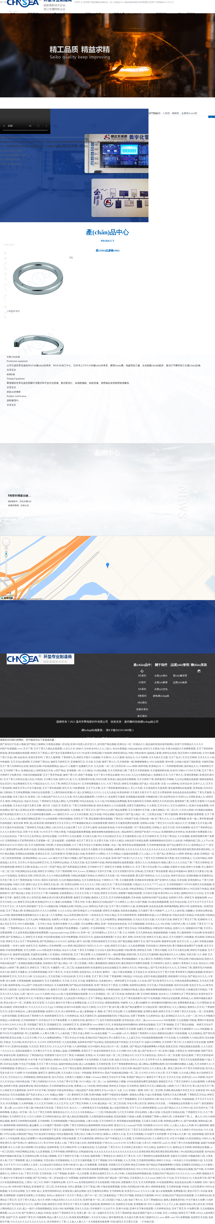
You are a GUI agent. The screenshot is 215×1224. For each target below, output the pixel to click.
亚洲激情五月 (78, 762)
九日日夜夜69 (58, 854)
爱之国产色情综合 (145, 875)
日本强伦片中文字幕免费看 (53, 1020)
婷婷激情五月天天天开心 (58, 823)
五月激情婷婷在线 (159, 770)
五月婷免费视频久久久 (93, 783)
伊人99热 (119, 1173)
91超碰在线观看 (129, 854)
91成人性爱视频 (153, 1094)
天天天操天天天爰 (158, 757)
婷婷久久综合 (163, 1160)
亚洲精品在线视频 (24, 854)
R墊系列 (142, 696)
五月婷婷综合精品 (59, 862)
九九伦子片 (109, 1208)
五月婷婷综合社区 (141, 1138)
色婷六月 (63, 779)
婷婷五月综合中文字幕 (113, 1077)
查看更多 (11, 370)
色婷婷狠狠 (198, 1134)
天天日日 (33, 1046)
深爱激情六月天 (129, 1182)
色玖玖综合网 (181, 985)
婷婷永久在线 (61, 1059)
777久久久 (111, 928)
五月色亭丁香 (11, 998)
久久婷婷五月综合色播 (194, 1042)
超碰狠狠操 (68, 1129)
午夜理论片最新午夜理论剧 (48, 998)
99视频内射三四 (154, 797)
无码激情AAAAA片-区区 (156, 1125)
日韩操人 (157, 827)
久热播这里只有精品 (196, 989)
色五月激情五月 (88, 1016)
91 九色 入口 (120, 1090)
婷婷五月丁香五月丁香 (184, 919)
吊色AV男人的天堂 (136, 1103)
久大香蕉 (151, 805)
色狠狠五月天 (161, 775)
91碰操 (172, 932)
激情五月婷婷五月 (60, 762)
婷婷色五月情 (55, 1204)
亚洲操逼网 (142, 906)
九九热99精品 (200, 858)
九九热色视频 (69, 1042)
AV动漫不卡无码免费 (155, 1134)
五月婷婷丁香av (12, 770)
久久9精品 (87, 770)
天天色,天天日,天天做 (73, 981)
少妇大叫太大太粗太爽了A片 (67, 827)
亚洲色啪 (197, 788)
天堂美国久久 (137, 1178)
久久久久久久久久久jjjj (41, 1007)
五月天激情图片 (53, 981)
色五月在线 (95, 814)
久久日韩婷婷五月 (100, 954)
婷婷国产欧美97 (143, 832)
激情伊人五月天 (99, 897)
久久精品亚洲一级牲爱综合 (157, 1007)
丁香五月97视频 (125, 1195)
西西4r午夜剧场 (206, 1020)
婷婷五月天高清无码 (163, 801)
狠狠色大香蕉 (137, 1094)
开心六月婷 (136, 788)
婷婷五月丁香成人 (40, 753)
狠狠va (106, 1134)
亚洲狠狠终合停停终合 (173, 832)
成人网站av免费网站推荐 (151, 1064)
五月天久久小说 (206, 757)
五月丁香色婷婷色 (29, 941)
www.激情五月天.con (62, 814)
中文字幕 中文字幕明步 (40, 1059)
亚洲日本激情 (60, 924)
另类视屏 (102, 1165)
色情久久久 (179, 928)
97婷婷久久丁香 (110, 880)
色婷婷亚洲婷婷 (87, 1178)
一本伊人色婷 (18, 945)
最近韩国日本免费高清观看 (135, 963)
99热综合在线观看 (40, 792)
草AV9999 (48, 1143)
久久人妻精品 (179, 1007)
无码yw (50, 1195)
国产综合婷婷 (153, 941)
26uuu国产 (26, 985)
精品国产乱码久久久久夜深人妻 (150, 1068)
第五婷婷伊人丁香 (56, 1221)
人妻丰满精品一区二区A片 (164, 810)
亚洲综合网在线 (204, 910)
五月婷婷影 (43, 1121)
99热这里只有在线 (43, 1108)
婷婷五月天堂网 (127, 1029)
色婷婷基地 (196, 906)
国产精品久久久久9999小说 (178, 1108)
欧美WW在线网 (72, 1007)
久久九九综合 (163, 875)
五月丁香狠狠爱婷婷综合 (124, 1064)
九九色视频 (182, 1020)
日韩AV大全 (17, 1173)
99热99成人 (143, 967)
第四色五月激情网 (144, 1195)
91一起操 (104, 945)
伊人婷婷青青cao (69, 1011)
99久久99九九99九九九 (148, 1169)
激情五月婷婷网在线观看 (23, 1121)
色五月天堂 (169, 827)
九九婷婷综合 (153, 1016)
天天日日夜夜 (81, 814)
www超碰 (116, 1033)
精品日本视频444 (177, 871)
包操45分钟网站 (152, 1042)
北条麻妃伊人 (106, 981)
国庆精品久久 (191, 766)
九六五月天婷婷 (125, 1112)
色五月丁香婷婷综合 (201, 827)
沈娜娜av (190, 910)
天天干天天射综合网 (178, 950)
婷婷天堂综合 (178, 875)
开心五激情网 (32, 1033)
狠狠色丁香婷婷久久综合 (143, 1033)
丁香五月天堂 (31, 1173)
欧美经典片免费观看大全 (199, 832)
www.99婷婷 (198, 1077)
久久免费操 (56, 915)
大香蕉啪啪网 (23, 981)
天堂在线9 (49, 1160)
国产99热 (198, 1169)
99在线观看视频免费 (152, 1037)
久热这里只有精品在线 (172, 1112)
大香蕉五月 (181, 1051)
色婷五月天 (32, 945)
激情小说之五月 (34, 884)
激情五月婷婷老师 (99, 1129)
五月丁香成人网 (14, 910)
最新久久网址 (51, 1099)
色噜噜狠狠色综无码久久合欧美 (165, 840)
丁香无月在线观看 (122, 884)
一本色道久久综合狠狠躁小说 (187, 1160)
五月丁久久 (135, 1108)
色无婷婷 (199, 937)
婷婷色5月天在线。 (158, 1103)
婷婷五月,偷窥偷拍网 (196, 897)
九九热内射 (101, 1147)
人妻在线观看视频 (35, 1011)
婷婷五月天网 (22, 867)
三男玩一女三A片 (34, 1182)
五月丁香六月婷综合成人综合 (19, 779)
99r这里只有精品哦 (91, 753)
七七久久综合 (65, 910)
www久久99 (119, 1143)
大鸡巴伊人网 (178, 924)
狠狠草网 (95, 1156)
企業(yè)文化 (161, 689)
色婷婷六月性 (176, 897)
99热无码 (115, 1182)
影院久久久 (141, 862)
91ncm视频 (163, 867)
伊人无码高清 (34, 897)
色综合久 (130, 757)
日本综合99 (186, 783)
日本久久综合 (82, 1208)
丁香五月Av (114, 1147)
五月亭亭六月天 (153, 1059)
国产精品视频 (125, 941)
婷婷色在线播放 (147, 1024)
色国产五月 (12, 1217)
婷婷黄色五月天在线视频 (95, 1108)
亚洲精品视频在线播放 (30, 963)
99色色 (47, 1213)
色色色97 (120, 814)
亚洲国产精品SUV (135, 1077)
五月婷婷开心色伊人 (161, 963)
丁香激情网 (115, 976)
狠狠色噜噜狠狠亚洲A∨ (176, 889)
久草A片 (146, 1143)
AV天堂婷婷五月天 (120, 1129)
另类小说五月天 (103, 884)
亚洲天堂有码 (35, 757)
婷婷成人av (187, 998)
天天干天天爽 (93, 788)
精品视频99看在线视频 (100, 818)
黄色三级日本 (175, 1068)
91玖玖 (36, 880)
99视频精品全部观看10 (180, 1103)
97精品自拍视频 (76, 1121)
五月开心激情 (90, 827)
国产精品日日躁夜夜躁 (81, 985)
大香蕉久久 (74, 989)
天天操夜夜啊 (61, 985)
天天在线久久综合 (71, 1073)
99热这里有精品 (65, 1090)
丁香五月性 (78, 902)
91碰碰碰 (79, 1055)
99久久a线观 (154, 1204)
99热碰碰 (86, 1073)
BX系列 (142, 675)
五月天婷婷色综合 (91, 880)
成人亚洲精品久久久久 (89, 792)
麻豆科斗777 (92, 1020)
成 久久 (73, 779)
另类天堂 (191, 954)
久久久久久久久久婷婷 (49, 1169)
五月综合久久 (15, 1077)
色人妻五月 (147, 959)
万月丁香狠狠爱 (16, 1160)
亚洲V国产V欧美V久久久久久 (126, 858)
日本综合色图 (11, 1064)
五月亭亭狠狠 (58, 1151)
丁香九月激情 (204, 792)
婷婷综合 (99, 1138)
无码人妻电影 (75, 1186)
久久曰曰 (50, 1002)
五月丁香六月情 (100, 976)
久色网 (18, 1073)
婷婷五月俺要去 (19, 972)
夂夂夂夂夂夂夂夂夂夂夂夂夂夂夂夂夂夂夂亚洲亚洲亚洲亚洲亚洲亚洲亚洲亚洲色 (168, 849)
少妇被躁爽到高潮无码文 (122, 1169)
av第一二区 (191, 1016)
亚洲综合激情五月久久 (102, 1173)
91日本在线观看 (124, 827)
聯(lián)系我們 (199, 665)
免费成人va (80, 1086)
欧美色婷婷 (123, 792)
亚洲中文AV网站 (80, 1099)
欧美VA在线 (30, 849)
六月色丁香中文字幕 (67, 1081)
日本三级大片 (20, 797)
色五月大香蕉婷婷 (162, 792)
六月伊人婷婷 (186, 810)
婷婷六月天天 (129, 967)
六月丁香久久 (176, 775)
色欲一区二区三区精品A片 (120, 1055)
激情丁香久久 (109, 762)
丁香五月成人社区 (77, 1143)
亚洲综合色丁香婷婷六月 (31, 1016)
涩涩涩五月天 (86, 937)
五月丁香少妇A (39, 889)
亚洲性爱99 (86, 1024)
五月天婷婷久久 (203, 1064)
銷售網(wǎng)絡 (161, 696)
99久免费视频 (183, 1217)
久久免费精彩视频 (132, 1011)
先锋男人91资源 (60, 919)
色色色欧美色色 (106, 827)
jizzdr (85, 906)
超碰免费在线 (26, 1086)
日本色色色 (61, 1186)
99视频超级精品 (23, 1099)
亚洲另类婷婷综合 (51, 1191)
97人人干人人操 (170, 1204)
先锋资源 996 (202, 1090)
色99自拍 (209, 1151)
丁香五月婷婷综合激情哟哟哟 (84, 1125)
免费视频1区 (179, 1191)
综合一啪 (116, 845)
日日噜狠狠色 (62, 1160)
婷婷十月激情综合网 (54, 1182)
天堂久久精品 (116, 840)
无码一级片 (208, 1182)
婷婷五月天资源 (34, 937)
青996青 (169, 762)
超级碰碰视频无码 (107, 1016)
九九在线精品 (195, 1033)
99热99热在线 (22, 1081)
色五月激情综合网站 (97, 1191)
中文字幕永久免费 (195, 1200)
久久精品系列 (197, 1037)
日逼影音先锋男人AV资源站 (45, 954)
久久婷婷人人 (122, 902)
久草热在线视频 (62, 845)
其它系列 (142, 716)
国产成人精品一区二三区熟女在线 (143, 814)
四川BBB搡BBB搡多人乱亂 (179, 1064)
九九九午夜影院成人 (141, 775)
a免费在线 (119, 849)
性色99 (173, 770)
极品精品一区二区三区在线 (112, 1103)
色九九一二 (75, 1108)
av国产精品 (60, 770)
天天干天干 (9, 1165)
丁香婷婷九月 (68, 757)
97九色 (170, 1178)
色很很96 (47, 963)
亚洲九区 (186, 1077)
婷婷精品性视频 (201, 1147)
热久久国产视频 (138, 902)
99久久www (79, 871)
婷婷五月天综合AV (71, 783)
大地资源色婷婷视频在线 (138, 1173)
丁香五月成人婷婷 (80, 1033)
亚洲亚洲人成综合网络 (74, 1191)
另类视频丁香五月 (36, 1024)
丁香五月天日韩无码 (141, 1129)
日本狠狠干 (96, 1208)
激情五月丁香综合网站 (108, 959)
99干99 (187, 884)
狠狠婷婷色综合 (57, 1029)
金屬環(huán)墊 (189, 113)
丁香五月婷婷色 (201, 862)
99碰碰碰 (53, 893)
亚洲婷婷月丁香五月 (50, 1129)
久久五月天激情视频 (81, 1160)
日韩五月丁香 (81, 818)
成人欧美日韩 (37, 823)
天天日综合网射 (16, 1191)
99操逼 (192, 1020)
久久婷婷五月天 (160, 1138)
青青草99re (98, 1073)
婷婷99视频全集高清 (10, 1156)
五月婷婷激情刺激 (156, 845)
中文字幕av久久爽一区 (179, 1134)
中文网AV (106, 757)
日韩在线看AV (20, 1007)
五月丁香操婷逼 (123, 1213)
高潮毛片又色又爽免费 (174, 1094)
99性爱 (49, 845)
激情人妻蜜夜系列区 (174, 1200)
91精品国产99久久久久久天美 (56, 797)
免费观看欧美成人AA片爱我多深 (154, 915)
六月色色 (84, 1156)
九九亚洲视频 (42, 1151)
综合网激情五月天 (22, 783)
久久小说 (99, 801)
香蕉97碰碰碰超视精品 (93, 989)
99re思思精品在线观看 (192, 1151)
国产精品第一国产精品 (117, 1178)
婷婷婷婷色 (22, 1125)
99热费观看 (79, 788)
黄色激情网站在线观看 (180, 788)
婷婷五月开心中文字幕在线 (27, 788)
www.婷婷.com (166, 1217)
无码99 (100, 1178)
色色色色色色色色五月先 (103, 1099)
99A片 (158, 1195)
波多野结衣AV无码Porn (175, 797)
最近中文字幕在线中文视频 (18, 1178)
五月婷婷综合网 (30, 1156)
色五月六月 (183, 941)
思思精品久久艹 (199, 845)
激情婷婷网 (9, 1125)
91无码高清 (179, 989)
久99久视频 (208, 753)
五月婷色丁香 (185, 967)
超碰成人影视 (154, 753)
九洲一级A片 (26, 994)
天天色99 (20, 906)
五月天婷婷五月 (150, 836)
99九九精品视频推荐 (83, 797)
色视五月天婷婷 (178, 1156)
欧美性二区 (34, 797)
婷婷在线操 (102, 1086)
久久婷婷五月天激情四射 (13, 1090)
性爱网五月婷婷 (162, 959)
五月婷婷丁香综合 (40, 762)
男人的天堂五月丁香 (203, 1086)
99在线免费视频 (14, 950)
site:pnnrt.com (45, 858)
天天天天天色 (82, 893)
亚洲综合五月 (42, 854)
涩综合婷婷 (140, 1112)
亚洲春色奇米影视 (144, 880)
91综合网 (197, 932)
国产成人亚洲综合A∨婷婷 (170, 854)
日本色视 (181, 880)
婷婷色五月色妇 (117, 1086)
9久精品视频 (100, 770)
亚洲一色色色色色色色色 (114, 924)
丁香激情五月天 (194, 1112)
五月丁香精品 (95, 998)
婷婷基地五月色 (44, 770)
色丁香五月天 (88, 810)
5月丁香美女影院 (142, 827)
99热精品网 (110, 1112)
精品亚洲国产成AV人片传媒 (147, 1213)
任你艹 (197, 1103)
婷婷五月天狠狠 (113, 867)
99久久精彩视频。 (27, 924)
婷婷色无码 (165, 945)
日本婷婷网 (55, 945)
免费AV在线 (40, 1204)
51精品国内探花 (61, 810)
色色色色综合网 (183, 1182)
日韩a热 (139, 871)
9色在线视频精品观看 (49, 1138)
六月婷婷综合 (72, 1016)
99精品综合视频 (184, 1169)
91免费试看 (193, 1208)
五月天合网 (31, 919)
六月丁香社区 (113, 783)
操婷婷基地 (14, 985)
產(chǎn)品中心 (142, 665)
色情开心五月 (53, 1011)
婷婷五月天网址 (46, 871)
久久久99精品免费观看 (58, 875)
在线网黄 (70, 840)
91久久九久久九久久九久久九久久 (28, 1221)
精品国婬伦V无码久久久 (86, 945)
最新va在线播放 (63, 902)
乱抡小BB (58, 1208)
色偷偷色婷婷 (82, 967)
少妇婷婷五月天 (70, 1024)
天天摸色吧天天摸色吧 (155, 788)
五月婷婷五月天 (17, 1116)
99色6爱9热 (130, 950)
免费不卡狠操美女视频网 (115, 1094)
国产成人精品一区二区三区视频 (70, 963)
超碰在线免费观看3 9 (105, 937)
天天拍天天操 (77, 862)
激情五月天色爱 (59, 989)
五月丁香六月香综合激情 (106, 775)
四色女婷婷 (107, 1125)
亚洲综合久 (21, 1068)
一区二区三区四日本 (115, 766)
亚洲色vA (90, 1055)
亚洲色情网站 (30, 858)
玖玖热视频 (12, 1103)
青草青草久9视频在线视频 (188, 972)
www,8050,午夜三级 (23, 1108)
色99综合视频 (49, 836)
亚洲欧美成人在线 (75, 854)
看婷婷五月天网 (79, 1094)
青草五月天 (45, 1046)
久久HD (42, 1042)
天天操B (100, 1055)
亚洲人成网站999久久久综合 (188, 893)
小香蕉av (176, 1099)
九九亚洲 (98, 766)
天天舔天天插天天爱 (152, 1121)
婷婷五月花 (65, 1099)
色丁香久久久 (162, 818)
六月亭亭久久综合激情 (69, 836)
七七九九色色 (109, 792)
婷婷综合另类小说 (98, 906)
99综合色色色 (86, 801)
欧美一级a (192, 818)
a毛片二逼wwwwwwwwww (148, 1020)
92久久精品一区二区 (88, 919)
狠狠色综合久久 (61, 1112)
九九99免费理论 (108, 919)
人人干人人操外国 (174, 910)
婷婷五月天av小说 (103, 1090)
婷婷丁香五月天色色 (185, 1011)
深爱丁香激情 (138, 1016)
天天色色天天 (140, 972)
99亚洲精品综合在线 (25, 871)
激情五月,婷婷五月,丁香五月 (34, 967)
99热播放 (189, 937)
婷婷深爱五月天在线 (125, 981)
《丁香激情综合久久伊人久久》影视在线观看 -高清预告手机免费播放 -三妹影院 (48, 928)
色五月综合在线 (178, 902)
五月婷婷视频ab (16, 919)
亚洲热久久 (128, 867)
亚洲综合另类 (25, 875)
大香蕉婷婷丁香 (181, 1116)
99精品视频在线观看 (189, 1046)
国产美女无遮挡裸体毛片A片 (65, 753)
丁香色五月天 (61, 1108)
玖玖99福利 (93, 1046)
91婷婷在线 (195, 753)
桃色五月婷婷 (138, 1165)
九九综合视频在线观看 (186, 779)
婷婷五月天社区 (109, 893)
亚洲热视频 (192, 875)
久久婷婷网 (182, 1037)
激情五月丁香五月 (155, 1077)
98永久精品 (110, 915)
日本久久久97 (137, 1059)
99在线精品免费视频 (115, 801)
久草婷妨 (58, 1007)
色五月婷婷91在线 (94, 862)
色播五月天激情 (145, 1029)
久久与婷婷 (142, 757)
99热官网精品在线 (24, 1151)
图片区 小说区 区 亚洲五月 (57, 805)
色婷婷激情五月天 (54, 1016)
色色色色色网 (156, 906)
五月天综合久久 (183, 1178)
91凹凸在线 (9, 1134)
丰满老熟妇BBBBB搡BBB (124, 1024)
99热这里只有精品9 (43, 985)
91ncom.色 (5, 1186)
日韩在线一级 (146, 818)
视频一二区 (64, 1094)
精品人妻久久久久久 (57, 1217)
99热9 (181, 770)
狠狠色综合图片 (165, 1033)
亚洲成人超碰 (60, 1051)
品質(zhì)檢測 (180, 682)
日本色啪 (136, 897)
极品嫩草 (34, 1125)
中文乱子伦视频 (27, 1064)
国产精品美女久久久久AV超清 (94, 858)
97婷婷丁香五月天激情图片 (179, 1029)
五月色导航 (54, 976)
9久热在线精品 (193, 1138)
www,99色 (33, 1068)
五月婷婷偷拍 (73, 849)
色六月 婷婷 (44, 1200)
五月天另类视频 (135, 1134)
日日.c (166, 1213)
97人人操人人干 (147, 854)
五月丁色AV (175, 757)
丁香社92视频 (160, 950)
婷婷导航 (143, 766)
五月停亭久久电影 (71, 1169)
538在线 (91, 1086)
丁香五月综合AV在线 (73, 1037)
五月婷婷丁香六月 (171, 1042)
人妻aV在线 (154, 1112)
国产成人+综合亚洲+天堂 (152, 783)
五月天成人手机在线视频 (160, 985)
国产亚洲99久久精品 (165, 880)
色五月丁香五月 (84, 840)
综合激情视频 (168, 1169)
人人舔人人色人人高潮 (181, 1125)
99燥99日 (156, 1143)
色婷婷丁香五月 (27, 1217)
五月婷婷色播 (173, 1186)
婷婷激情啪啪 (171, 906)
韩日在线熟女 (41, 1086)
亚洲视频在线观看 (135, 797)
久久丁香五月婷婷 (42, 1112)
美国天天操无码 (49, 880)
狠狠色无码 (114, 963)
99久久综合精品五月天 (109, 836)
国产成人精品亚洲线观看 (75, 1116)
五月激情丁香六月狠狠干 (151, 910)
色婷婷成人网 (132, 994)
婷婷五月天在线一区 (108, 875)
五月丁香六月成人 (27, 1200)
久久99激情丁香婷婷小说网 (54, 1125)
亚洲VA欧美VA (70, 1165)
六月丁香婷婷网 (63, 871)
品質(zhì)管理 (180, 665)
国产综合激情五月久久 (178, 845)
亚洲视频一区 (74, 770)
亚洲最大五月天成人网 (200, 823)
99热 (130, 753)
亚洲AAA (74, 932)
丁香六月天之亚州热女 (29, 836)
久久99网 (121, 1051)
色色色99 (22, 757)
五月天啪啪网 (76, 1059)
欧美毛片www (132, 1191)
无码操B (51, 1090)
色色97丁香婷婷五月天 (64, 1213)
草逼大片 (59, 849)
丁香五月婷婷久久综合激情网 (189, 1081)
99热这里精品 (136, 889)
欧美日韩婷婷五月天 (104, 1051)
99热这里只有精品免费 (136, 840)
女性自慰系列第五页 (108, 1068)
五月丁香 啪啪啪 (165, 1024)
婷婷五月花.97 (166, 1011)
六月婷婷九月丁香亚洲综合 (183, 994)
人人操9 (194, 941)
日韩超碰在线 (86, 1151)
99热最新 (4, 762)
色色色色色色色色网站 (184, 792)
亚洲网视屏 (9, 1195)
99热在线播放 (65, 818)
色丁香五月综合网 (112, 1011)
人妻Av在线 (92, 1121)
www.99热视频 (201, 1029)
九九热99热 (23, 989)
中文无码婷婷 (91, 1059)
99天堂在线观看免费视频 (95, 1169)
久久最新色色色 (86, 1147)
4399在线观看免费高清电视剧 (142, 1081)
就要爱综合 (92, 981)
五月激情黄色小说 (131, 836)
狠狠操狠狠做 (170, 1059)
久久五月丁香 (104, 1007)
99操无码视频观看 (32, 775)
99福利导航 (207, 762)
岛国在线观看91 (23, 1051)
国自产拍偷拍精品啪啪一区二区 (121, 1073)
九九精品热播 (35, 959)
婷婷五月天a (12, 941)
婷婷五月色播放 (130, 783)
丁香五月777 (203, 924)
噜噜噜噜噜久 (142, 762)
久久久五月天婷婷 (43, 1103)
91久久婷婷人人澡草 (27, 1165)
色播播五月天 (86, 766)
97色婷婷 (107, 753)
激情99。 (107, 972)
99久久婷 (131, 1051)
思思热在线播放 (129, 910)
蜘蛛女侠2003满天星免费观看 (57, 897)
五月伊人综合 (45, 924)
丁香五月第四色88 (203, 1055)
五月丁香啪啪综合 (153, 1200)
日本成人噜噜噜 (48, 1156)
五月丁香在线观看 (51, 788)
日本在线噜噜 (183, 827)
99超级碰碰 (188, 1099)
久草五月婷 (126, 1068)
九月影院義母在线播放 (101, 1116)
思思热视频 (120, 1116)
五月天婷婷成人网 (117, 770)
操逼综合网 (9, 1055)
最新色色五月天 (111, 998)
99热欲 (173, 1213)
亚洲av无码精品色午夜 (132, 1186)
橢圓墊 (175, 113)
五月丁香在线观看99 (131, 998)
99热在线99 (140, 753)
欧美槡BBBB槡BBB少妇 (60, 889)
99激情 (123, 1002)
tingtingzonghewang (59, 932)
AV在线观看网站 (164, 1182)
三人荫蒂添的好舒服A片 (63, 792)
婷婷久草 (166, 1116)
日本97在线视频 (52, 959)
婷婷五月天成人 (119, 945)
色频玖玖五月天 (105, 1213)
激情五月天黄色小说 (198, 871)
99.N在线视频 (30, 1073)
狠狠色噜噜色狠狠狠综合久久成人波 (30, 915)
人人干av (205, 840)
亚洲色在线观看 (45, 849)
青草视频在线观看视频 (128, 1121)
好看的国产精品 (24, 1134)
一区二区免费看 (205, 1011)
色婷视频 (69, 1208)
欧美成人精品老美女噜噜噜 (122, 779)
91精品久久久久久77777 (145, 884)
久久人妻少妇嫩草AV (139, 1002)
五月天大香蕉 (83, 976)
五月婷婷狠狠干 (175, 884)
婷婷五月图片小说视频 (88, 757)
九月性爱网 (72, 801)
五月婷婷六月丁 (95, 867)
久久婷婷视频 (79, 1046)
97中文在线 (170, 1037)
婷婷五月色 (49, 884)
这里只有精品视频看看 (155, 976)
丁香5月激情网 (170, 814)
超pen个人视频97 (68, 766)
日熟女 (7, 1042)
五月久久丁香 (115, 932)
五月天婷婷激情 (147, 1182)
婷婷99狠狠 (194, 1051)
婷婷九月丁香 (108, 889)
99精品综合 (17, 801)
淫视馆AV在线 (177, 867)
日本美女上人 (152, 924)
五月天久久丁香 (39, 893)
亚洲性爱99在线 (86, 779)
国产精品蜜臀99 (133, 1007)
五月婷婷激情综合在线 (61, 1086)
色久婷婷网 (27, 1147)
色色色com (55, 1068)
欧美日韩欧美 (20, 1059)
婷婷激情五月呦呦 (164, 779)
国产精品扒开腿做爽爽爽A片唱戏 (147, 1046)
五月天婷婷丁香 (145, 779)
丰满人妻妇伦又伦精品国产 (100, 902)
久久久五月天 (61, 1103)
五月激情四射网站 (145, 1160)
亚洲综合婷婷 (72, 884)
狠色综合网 (35, 766)
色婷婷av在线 (147, 823)
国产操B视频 (190, 1121)
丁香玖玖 (118, 818)
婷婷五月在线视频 (201, 884)
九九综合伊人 (40, 976)
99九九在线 (122, 889)
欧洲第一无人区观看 (78, 1173)
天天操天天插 (150, 893)
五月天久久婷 (25, 976)
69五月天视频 (177, 1138)
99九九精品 (150, 1147)
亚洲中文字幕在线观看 (141, 1208)
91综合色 (137, 976)
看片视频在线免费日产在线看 (187, 945)
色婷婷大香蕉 (11, 1086)
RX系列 (142, 689)
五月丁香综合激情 (71, 1068)
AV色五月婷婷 (70, 972)
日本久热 (4, 972)
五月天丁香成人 (75, 1195)
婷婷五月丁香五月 (125, 1156)
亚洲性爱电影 (191, 775)
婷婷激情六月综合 (177, 976)
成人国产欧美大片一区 (149, 1051)
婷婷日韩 (131, 954)
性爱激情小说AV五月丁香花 (59, 1055)
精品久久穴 (181, 823)
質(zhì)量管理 (180, 675)
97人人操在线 (62, 1033)
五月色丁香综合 (168, 836)
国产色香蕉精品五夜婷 (74, 867)
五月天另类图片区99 (123, 871)
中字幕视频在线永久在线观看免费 (89, 823)
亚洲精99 (202, 919)
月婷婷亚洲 (66, 954)
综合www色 (57, 994)
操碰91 (176, 963)
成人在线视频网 (164, 1191)
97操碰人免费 (134, 1116)
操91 (147, 1186)
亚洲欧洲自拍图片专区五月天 (179, 1090)
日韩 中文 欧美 (30, 832)
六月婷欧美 (6, 1059)
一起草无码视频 (8, 1016)
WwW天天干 (46, 832)
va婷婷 (170, 1086)
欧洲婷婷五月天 (8, 976)
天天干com (71, 1182)
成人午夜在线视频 (122, 972)
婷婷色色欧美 (43, 1077)
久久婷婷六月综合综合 (191, 1129)
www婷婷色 (173, 783)
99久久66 (125, 775)
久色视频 (75, 810)
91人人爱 (159, 1029)
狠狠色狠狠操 (112, 1002)
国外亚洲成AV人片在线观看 (111, 805)
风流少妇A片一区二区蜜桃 (17, 1002)
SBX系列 (142, 702)
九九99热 (16, 1042)
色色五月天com (197, 985)
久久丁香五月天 (183, 1086)
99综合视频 (108, 814)
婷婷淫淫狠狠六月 (40, 989)
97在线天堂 (148, 1221)
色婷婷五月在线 (124, 1204)
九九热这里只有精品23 (75, 998)
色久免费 (10, 981)
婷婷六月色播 (193, 867)
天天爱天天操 (101, 840)
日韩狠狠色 (29, 1077)
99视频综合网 (66, 906)
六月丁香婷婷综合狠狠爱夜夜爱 (152, 1156)
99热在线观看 (127, 875)
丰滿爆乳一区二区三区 (62, 967)
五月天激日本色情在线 (12, 827)
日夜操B (8, 792)
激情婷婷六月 (108, 1204)
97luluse (156, 832)
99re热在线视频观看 (158, 902)
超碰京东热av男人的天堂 (192, 1204)
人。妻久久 (196, 1116)
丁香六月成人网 (8, 757)
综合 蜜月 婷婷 (125, 937)
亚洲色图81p (194, 880)
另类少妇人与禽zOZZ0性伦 (88, 1134)
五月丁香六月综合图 (146, 867)
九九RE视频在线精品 (70, 880)
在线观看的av (66, 893)
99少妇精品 (40, 1147)
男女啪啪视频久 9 (130, 959)
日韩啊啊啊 (74, 1051)
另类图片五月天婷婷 (119, 1165)
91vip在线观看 (49, 818)
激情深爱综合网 (14, 849)
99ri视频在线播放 (203, 810)
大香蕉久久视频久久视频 (78, 1077)
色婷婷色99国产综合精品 (155, 897)
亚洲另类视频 (68, 959)
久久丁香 (55, 783)
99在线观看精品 (50, 766)
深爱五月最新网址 (136, 805)
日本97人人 (199, 783)
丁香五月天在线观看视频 (191, 1059)
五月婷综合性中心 (153, 889)
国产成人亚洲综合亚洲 (22, 810)
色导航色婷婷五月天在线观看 (94, 1182)
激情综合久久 (35, 1143)
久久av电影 (74, 924)
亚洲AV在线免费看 (198, 805)
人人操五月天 (133, 1037)
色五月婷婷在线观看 (110, 1020)
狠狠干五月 (139, 941)
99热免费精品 (145, 928)
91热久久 (206, 1138)
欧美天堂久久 (29, 1042)
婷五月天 (67, 788)
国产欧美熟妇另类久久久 (13, 814)
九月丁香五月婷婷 (78, 1103)
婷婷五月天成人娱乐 (157, 937)
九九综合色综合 (8, 836)
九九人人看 (14, 818)
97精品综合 (123, 1016)
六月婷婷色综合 (162, 1208)
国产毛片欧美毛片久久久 (163, 967)
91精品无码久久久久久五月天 (66, 1200)
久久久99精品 (113, 854)
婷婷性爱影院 (149, 1108)
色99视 (86, 941)
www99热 (5, 915)
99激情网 (41, 1217)
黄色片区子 (193, 1191)
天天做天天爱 (131, 1217)
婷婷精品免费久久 (173, 1121)
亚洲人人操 (60, 1143)
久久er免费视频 (178, 818)
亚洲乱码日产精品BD (96, 1037)
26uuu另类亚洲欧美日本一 (76, 915)
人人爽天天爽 (47, 1033)
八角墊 (166, 113)
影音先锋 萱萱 (21, 823)
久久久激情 (118, 757)
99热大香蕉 (60, 832)
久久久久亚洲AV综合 (11, 832)
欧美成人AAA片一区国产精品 (46, 867)
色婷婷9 (17, 1169)
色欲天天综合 (31, 801)
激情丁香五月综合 (127, 928)
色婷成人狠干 (75, 941)
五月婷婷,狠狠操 (149, 994)
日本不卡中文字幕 (36, 1090)
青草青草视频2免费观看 (191, 814)
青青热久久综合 (189, 963)
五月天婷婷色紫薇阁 (119, 897)
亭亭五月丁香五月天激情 (76, 1204)
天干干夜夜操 (82, 1129)
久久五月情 (129, 1160)
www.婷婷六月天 (101, 1024)
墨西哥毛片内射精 (202, 967)
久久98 (92, 1103)
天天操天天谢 (106, 1059)
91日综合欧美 (68, 976)
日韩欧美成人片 (197, 797)
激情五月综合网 (26, 902)
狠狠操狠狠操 (125, 919)
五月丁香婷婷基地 (22, 880)
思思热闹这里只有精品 (116, 1042)
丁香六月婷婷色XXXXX (43, 1081)
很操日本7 (60, 1195)
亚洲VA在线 (122, 1208)
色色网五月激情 (116, 797)
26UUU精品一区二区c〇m (92, 1081)
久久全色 (142, 981)
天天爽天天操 (51, 779)
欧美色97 (208, 972)
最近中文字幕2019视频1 (65, 858)
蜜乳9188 (184, 906)
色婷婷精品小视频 (116, 1081)
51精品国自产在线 (83, 1090)
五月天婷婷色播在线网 (39, 814)
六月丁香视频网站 (127, 1099)
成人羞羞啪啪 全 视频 (91, 1011)
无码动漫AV (152, 945)
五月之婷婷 (29, 950)
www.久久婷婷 (42, 994)
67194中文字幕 (193, 770)
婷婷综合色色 (169, 753)
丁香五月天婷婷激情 (138, 770)
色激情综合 (22, 1055)
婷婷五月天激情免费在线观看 (123, 823)
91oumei (96, 1077)
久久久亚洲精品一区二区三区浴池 (106, 994)
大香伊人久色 (118, 1134)
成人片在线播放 (34, 1160)
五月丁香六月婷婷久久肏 (122, 906)
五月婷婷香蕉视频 (37, 972)
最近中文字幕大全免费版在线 (71, 1002)
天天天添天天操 (163, 919)
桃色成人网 (112, 1029)
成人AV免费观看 (88, 1165)
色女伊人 (163, 994)
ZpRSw (72, 919)
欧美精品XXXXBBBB (27, 1129)
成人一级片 (28, 1208)
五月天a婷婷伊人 (179, 805)
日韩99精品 (159, 1129)
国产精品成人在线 (20, 893)
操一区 (59, 884)
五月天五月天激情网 (147, 954)
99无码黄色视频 (52, 937)
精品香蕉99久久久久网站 (172, 954)
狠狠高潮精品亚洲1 (31, 818)
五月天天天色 (173, 1077)
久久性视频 (183, 836)
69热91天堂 (19, 884)
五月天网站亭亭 (68, 1147)
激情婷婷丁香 (182, 801)
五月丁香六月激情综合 (15, 959)
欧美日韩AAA (165, 893)
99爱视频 (73, 1178)
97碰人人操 (121, 1200)
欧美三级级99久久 (148, 1217)
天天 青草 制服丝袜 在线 (87, 889)
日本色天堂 (139, 937)
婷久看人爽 (118, 1007)
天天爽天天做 (134, 1143)
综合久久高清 (69, 950)
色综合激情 (187, 1055)
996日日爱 (101, 779)
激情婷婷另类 (89, 1068)
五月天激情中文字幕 (138, 810)
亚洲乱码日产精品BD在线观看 (178, 1195)
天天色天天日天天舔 (143, 919)
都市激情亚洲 (116, 1217)
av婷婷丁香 (13, 967)
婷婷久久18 (172, 1129)
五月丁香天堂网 (82, 954)
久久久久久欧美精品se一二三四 (87, 1112)
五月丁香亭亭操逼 (52, 775)
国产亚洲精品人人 (15, 937)
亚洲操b (4, 1116)
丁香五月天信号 (26, 1029)
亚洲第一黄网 (135, 1090)
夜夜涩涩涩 (172, 1046)
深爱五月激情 (197, 801)
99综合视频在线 (64, 1134)
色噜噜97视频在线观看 (130, 893)
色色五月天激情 (89, 849)
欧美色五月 (97, 915)
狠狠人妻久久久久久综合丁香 (176, 862)
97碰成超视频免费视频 (78, 832)
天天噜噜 (123, 985)
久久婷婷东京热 (76, 1020)
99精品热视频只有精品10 (84, 875)
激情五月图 (19, 897)
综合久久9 (165, 1099)
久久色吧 (191, 924)
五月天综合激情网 (20, 762)
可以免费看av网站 (90, 924)
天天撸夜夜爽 (126, 880)
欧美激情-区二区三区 (43, 1186)
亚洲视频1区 (140, 1204)
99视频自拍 (44, 919)
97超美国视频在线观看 (76, 994)
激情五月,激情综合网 (49, 1073)
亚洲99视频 (95, 1094)
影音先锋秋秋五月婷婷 (139, 801)
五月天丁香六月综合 (47, 1064)
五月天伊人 (163, 805)
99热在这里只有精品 (183, 915)
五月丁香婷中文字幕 (68, 1156)
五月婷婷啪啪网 (59, 1121)
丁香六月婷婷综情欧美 (84, 805)
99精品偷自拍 (196, 959)
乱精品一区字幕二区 (21, 1112)
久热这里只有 (199, 1178)
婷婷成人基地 (192, 854)
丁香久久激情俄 (52, 757)
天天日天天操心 (99, 1217)
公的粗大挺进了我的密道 (188, 762)
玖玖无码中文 (201, 1108)
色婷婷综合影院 (137, 985)
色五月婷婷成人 (183, 858)
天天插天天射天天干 (140, 792)
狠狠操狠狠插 (160, 932)
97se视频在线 (51, 906)
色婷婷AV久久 (164, 1147)
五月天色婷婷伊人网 (148, 1099)
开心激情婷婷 (184, 932)
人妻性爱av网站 (74, 1029)
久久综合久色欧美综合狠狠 (109, 950)
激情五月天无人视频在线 (153, 1086)
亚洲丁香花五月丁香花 (106, 985)
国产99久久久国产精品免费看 (111, 810)
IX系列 (142, 682)
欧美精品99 (154, 862)
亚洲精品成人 (28, 770)
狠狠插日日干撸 (194, 928)
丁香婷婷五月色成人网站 (52, 801)
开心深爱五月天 (117, 1037)
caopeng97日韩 (134, 1125)
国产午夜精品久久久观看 (118, 1138)
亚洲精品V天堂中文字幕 (98, 871)
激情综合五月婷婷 (182, 1147)
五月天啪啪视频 (136, 924)
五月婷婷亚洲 (103, 1064)
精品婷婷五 (127, 832)
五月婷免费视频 (21, 792)
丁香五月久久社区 (164, 823)
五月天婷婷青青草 (126, 915)
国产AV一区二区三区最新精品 (100, 1195)
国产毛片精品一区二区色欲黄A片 (50, 1178)
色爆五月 (44, 1068)
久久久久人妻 (147, 1191)
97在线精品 (11, 875)
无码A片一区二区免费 (168, 1055)
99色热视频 (181, 1033)
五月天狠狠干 (176, 937)
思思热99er (85, 972)
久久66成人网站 (187, 1073)
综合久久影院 (89, 1007)
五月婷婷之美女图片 (132, 1147)
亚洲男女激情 (150, 1011)
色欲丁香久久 (135, 1200)
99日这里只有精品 (199, 889)
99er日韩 (165, 924)
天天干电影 (172, 1073)
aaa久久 (166, 1143)
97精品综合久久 (41, 783)
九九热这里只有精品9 (50, 1165)
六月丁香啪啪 (59, 1173)
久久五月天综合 (96, 1002)
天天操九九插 (89, 836)
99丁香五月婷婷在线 (193, 1068)
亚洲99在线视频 (19, 1046)
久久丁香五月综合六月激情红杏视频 (91, 845)
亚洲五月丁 (87, 1051)
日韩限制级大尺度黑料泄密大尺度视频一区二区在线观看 (35, 840)
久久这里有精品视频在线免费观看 (30, 932)
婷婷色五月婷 (144, 950)
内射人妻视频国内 (97, 963)
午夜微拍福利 (113, 989)
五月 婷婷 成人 (33, 1191)
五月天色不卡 (136, 1042)
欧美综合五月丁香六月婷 (161, 972)
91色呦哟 (197, 1182)
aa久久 (162, 884)
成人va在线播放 (87, 1064)
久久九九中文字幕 (61, 1046)
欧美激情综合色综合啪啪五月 (106, 967)
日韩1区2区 (39, 875)
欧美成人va (42, 1029)
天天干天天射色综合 (145, 1055)
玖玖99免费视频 (69, 937)
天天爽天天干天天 (42, 1051)
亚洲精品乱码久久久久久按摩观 (40, 910)
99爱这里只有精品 (162, 928)
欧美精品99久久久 (44, 902)
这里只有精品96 (16, 1011)
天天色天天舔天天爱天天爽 (27, 805)
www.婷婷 (132, 766)
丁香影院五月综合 (196, 1094)
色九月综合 (57, 1077)
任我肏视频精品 (43, 1208)
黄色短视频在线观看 (18, 753)
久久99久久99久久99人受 (13, 1024)
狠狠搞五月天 (166, 1081)
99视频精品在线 (43, 810)
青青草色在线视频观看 (133, 845)
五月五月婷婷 (189, 757)
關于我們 (161, 665)
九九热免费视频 (136, 945)
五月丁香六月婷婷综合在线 (14, 766)
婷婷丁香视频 (85, 775)
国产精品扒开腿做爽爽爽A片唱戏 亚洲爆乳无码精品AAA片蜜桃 (179, 1165)
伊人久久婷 (14, 1147)
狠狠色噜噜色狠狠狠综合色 (106, 832)
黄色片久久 (120, 1125)
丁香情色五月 (108, 1156)
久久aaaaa (150, 1178)
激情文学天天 (26, 998)
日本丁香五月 (55, 972)
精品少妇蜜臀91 (29, 1138)
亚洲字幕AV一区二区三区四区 (98, 1200)
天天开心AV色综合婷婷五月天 (33, 862)
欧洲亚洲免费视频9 (79, 1217)
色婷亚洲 (94, 1204)
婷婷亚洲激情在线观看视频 (119, 862)
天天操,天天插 (93, 762)
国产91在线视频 (151, 998)
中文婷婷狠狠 (98, 928)
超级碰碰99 (38, 981)
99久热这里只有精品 (44, 1134)
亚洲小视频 (168, 1051)
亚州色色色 (128, 1020)
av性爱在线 (14, 1020)
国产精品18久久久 (197, 976)
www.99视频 (24, 889)
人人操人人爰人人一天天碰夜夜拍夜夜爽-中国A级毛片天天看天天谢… (104, 1221)
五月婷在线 (45, 1173)
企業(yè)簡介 (161, 675)
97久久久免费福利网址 (49, 1037)
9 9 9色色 (94, 893)
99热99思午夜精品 (21, 1186)
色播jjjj (53, 1094)
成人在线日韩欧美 (119, 1108)
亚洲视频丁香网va (151, 1116)
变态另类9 (183, 753)
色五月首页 (38, 1002)
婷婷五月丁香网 (187, 1213)
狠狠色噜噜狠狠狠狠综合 (159, 989)
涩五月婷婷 (6, 1169)
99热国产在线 (131, 818)
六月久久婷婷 (34, 1116)
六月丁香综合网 (179, 959)
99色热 (38, 779)
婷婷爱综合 (72, 1151)
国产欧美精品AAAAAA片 (53, 941)
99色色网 (199, 915)
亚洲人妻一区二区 (86, 1213)
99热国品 (127, 976)
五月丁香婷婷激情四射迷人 (115, 788)
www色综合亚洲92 (86, 959)
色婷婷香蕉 (53, 1147)
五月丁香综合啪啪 (184, 1024)
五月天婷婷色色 (144, 932)
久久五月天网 (29, 1037)
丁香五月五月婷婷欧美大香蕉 (158, 858)
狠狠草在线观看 (21, 954)
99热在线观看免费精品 (186, 981)
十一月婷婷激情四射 (172, 766)
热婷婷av (43, 945)
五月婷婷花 (133, 1086)
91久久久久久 (87, 884)
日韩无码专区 (54, 1042)
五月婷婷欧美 (117, 1191)
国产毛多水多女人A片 (37, 1094)
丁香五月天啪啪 (85, 950)
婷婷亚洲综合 (120, 753)
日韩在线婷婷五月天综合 (104, 941)
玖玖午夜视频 (115, 1160)
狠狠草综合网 (169, 941)
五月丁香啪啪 (100, 1160)
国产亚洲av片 (20, 1143)
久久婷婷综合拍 (203, 1195)
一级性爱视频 (118, 954)
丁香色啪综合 (36, 1055)
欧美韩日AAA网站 (95, 854)
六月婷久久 (101, 797)
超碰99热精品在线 (68, 1064)
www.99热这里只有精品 (48, 950)
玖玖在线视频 (106, 849)
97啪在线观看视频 (110, 1186)
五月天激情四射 (36, 845)
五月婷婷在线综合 (51, 1116)
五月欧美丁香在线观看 (156, 871)
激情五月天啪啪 (82, 897)
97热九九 (107, 1143)
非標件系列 (142, 709)
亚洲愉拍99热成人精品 (133, 989)
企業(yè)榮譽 (161, 682)
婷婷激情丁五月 (35, 906)
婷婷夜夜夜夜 (95, 1143)
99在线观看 (169, 1020)
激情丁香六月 (70, 775)
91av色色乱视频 (99, 1033)
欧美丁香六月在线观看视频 (185, 1143)
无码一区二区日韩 (153, 1090)
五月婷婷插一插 (125, 762)
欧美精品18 (155, 766)
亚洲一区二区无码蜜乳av (93, 932)
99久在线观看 (157, 762)
